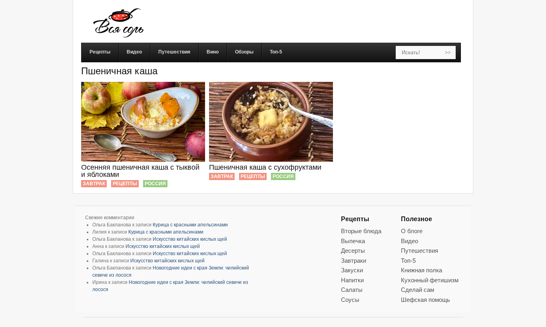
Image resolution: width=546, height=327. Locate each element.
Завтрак (94, 183)
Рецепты (125, 183)
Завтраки (353, 260)
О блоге (411, 231)
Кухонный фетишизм (429, 280)
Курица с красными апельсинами (190, 225)
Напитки (352, 280)
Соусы (350, 299)
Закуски (352, 270)
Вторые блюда (361, 231)
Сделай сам (417, 289)
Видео (409, 241)
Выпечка (353, 241)
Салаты (352, 289)
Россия (155, 183)
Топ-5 (408, 260)
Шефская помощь (425, 299)
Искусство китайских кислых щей (190, 239)
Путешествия (419, 250)
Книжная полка (421, 270)
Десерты (353, 250)
